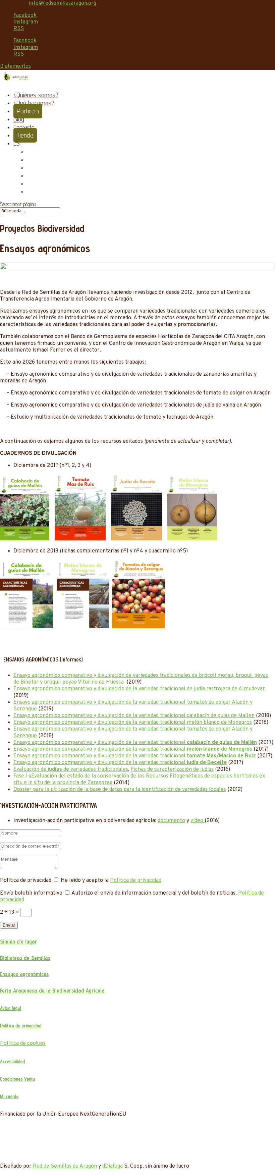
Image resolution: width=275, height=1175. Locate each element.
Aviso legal (10, 1008)
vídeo (197, 820)
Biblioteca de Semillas (25, 958)
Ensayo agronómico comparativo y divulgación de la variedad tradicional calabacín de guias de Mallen (134, 715)
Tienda (25, 135)
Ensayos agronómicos (24, 974)
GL (30, 183)
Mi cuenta (9, 1096)
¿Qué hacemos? (33, 103)
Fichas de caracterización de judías (172, 769)
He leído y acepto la (111, 880)
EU (30, 151)
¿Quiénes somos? (35, 95)
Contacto (24, 127)
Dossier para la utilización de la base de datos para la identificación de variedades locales (119, 789)
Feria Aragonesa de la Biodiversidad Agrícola (52, 990)
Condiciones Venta (17, 1079)
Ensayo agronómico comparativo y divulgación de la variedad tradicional (135, 742)
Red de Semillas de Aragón (65, 1166)
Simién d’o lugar (18, 941)
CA (30, 159)
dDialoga (112, 1166)
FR (30, 175)
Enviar (9, 925)
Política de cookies (23, 1043)
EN (30, 167)
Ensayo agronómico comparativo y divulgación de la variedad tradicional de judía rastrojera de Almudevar (139, 689)
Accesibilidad (12, 1061)
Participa (28, 111)
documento (171, 820)
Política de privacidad (135, 880)
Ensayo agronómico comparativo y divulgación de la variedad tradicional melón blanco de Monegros (132, 722)
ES (16, 143)
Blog (18, 119)
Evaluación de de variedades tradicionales (70, 769)
